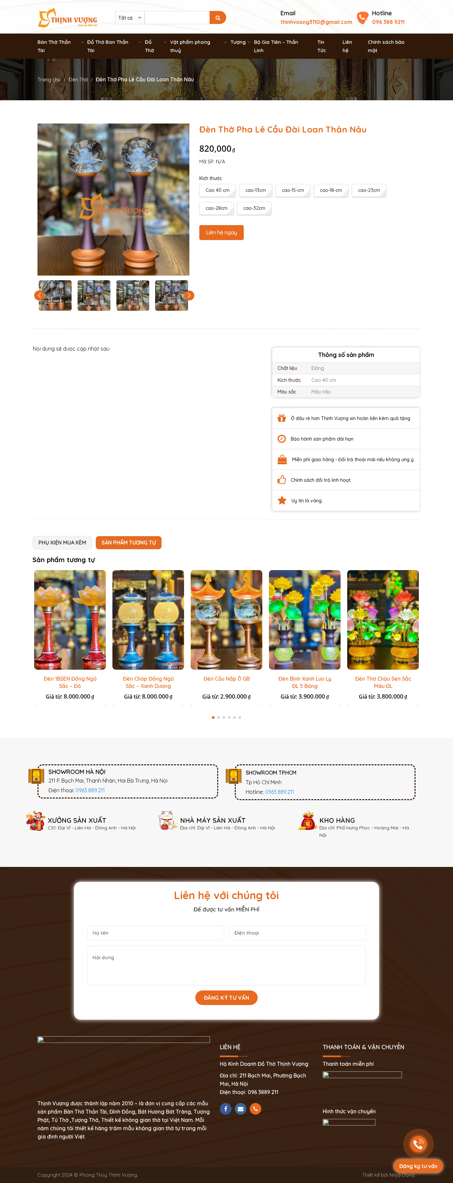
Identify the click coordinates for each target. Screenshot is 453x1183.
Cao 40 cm (217, 190)
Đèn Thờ (78, 79)
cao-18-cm (331, 190)
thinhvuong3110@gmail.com (316, 22)
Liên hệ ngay (221, 232)
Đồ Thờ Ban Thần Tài (107, 46)
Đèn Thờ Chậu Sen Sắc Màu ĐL (383, 682)
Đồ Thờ (149, 46)
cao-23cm (369, 190)
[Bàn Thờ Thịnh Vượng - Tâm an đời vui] (67, 17)
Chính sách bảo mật (386, 46)
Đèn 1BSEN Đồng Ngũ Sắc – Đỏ (70, 682)
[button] (189, 295)
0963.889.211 (90, 790)
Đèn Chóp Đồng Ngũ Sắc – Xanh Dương (148, 682)
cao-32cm (254, 208)
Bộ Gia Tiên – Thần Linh (276, 46)
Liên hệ (347, 46)
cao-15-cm (293, 190)
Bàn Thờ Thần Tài (54, 46)
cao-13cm (255, 190)
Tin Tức (321, 46)
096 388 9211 (388, 22)
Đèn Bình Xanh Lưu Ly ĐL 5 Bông (305, 682)
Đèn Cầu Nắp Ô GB (227, 678)
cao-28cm (216, 208)
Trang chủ (49, 79)
